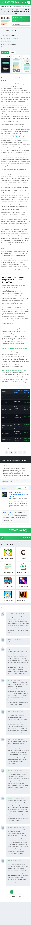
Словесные (15, 38)
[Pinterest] (24, 452)
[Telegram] (6, 452)
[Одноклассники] (15, 452)
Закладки (17, 24)
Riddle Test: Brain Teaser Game (18, 136)
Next (19, 896)
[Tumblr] (20, 452)
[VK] (11, 452)
